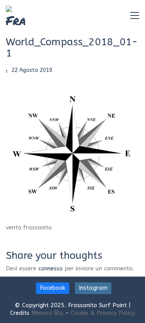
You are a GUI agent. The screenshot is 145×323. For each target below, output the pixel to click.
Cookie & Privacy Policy (103, 312)
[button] (134, 15)
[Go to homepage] (15, 15)
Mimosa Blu (47, 312)
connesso (50, 268)
